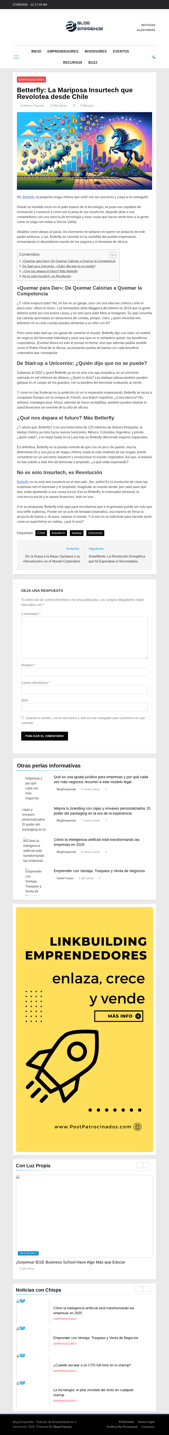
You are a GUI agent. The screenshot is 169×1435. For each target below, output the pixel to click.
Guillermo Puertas (32, 105)
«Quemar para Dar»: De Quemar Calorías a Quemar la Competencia (68, 261)
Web (24, 700)
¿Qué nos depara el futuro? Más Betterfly (50, 271)
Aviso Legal (146, 1421)
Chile (41, 533)
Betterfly (28, 197)
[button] (110, 255)
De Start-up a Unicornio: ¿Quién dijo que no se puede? (58, 266)
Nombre (28, 665)
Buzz (92, 62)
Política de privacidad (122, 1426)
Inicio (36, 51)
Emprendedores (63, 51)
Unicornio (95, 533)
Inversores (96, 51)
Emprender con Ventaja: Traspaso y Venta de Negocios (99, 871)
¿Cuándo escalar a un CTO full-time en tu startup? (92, 1338)
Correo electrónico (35, 683)
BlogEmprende (66, 789)
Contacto (148, 1426)
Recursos (72, 62)
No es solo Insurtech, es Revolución (46, 276)
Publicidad (126, 1421)
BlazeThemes (63, 1426)
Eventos (121, 51)
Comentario (30, 614)
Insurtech (58, 533)
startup (77, 533)
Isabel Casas (65, 878)
